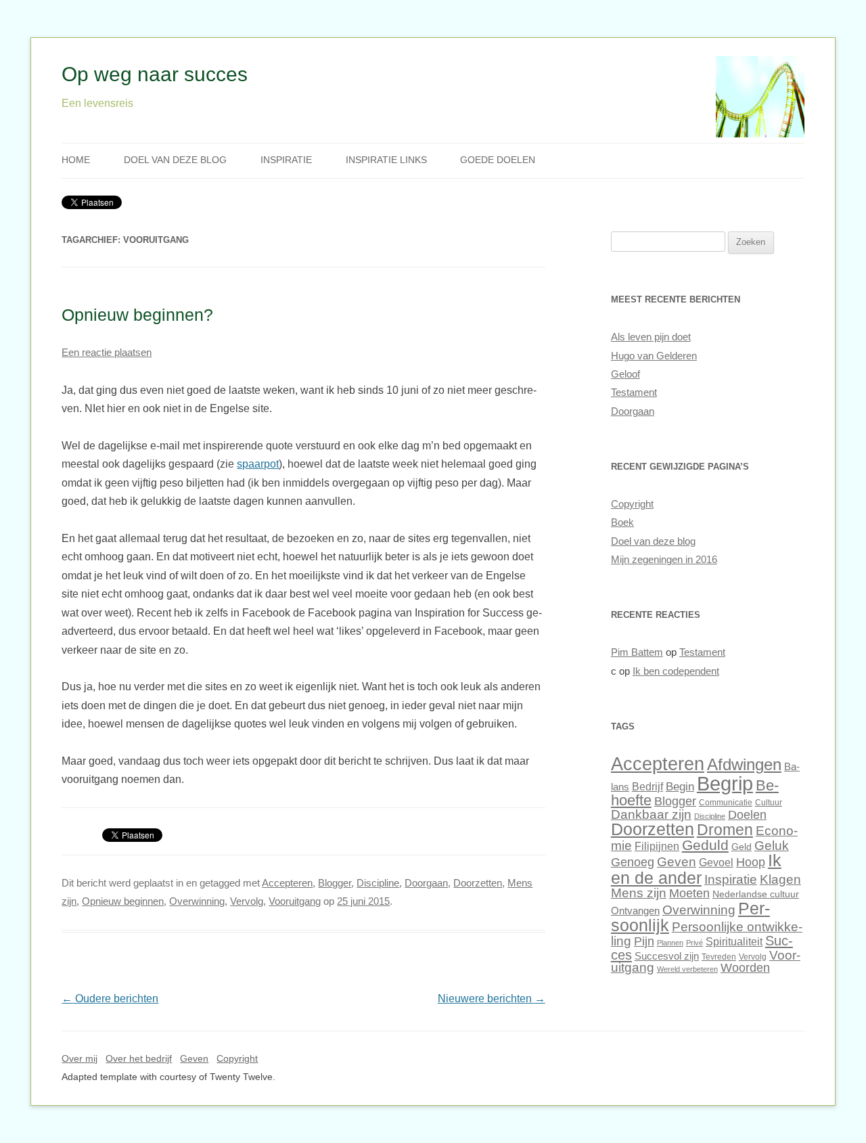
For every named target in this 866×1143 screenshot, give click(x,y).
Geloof (625, 374)
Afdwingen (744, 764)
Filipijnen (657, 846)
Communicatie (725, 802)
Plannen (670, 943)
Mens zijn (638, 892)
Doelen (747, 815)
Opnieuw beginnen (123, 901)
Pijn (644, 941)
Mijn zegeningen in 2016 (664, 559)
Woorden (745, 967)
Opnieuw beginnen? (137, 314)
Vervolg (246, 901)
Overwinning (197, 901)
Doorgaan (426, 883)
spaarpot (258, 464)
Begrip (725, 783)
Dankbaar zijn (651, 814)
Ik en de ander (696, 869)
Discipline (378, 883)
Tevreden (719, 957)
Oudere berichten (110, 998)
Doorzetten (477, 883)
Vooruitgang (295, 901)
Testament (634, 392)
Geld (741, 846)
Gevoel (716, 862)
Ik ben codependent (676, 671)
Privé (694, 943)
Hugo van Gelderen (654, 356)
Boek (622, 522)
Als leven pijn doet (651, 337)
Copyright (632, 504)
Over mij (79, 1059)
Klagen (780, 879)
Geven (676, 861)
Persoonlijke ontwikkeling (706, 934)
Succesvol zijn (667, 956)
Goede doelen (497, 160)
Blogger (334, 883)
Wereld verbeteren (687, 969)
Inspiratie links (386, 160)
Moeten (689, 893)
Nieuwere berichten (491, 998)
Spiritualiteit (734, 941)
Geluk (771, 845)
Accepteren (287, 883)
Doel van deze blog (175, 160)
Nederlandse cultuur (755, 894)
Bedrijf (647, 786)
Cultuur (768, 802)
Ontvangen (635, 910)
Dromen (725, 829)
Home (76, 160)
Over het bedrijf (139, 1059)
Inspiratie (286, 160)
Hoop (750, 862)
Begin (680, 786)
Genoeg (632, 862)
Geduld (705, 845)
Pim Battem (637, 652)
